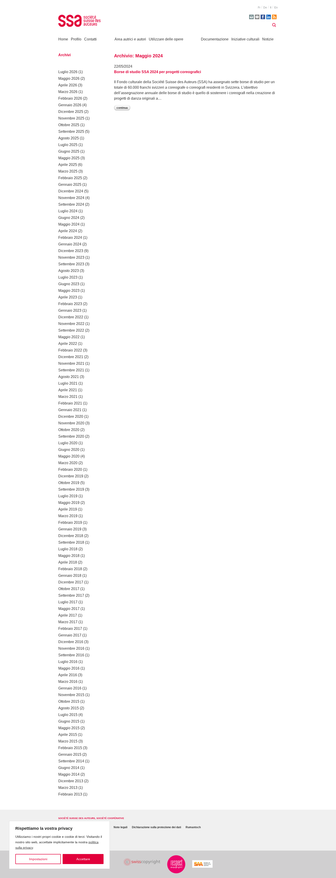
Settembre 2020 (71, 436)
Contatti (90, 39)
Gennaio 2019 (69, 529)
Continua (122, 107)
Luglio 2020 (67, 443)
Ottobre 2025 (68, 125)
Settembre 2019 (71, 489)
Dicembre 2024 (70, 191)
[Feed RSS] (274, 17)
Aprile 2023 (67, 297)
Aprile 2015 (67, 735)
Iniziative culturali (245, 39)
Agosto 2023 (68, 271)
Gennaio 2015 (69, 754)
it (270, 7)
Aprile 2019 (67, 509)
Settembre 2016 (71, 655)
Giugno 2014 (68, 768)
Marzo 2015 (67, 741)
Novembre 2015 (71, 695)
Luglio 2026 (67, 72)
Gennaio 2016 (69, 688)
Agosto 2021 (68, 377)
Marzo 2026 (67, 92)
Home (63, 39)
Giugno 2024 (68, 218)
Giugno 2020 (68, 450)
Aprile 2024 (67, 231)
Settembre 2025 (71, 131)
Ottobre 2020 (68, 430)
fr (259, 7)
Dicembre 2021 (70, 357)
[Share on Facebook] (262, 17)
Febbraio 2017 (70, 629)
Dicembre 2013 (70, 781)
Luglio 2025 (67, 145)
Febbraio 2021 (70, 403)
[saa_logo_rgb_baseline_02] (202, 864)
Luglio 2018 (67, 549)
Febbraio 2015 (70, 748)
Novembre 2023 (71, 257)
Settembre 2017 (71, 595)
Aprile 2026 (67, 85)
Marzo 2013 (67, 788)
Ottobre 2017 (68, 589)
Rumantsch (193, 827)
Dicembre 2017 (70, 582)
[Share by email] (257, 17)
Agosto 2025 (68, 138)
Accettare (83, 859)
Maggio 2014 (69, 774)
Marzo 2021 (67, 397)
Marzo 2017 (67, 622)
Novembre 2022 (71, 324)
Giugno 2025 (68, 151)
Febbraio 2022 (70, 350)
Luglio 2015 (67, 715)
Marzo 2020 (67, 463)
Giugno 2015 (68, 721)
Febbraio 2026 (70, 98)
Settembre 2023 (71, 264)
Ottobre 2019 (68, 483)
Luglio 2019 (67, 496)
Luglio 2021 (67, 383)
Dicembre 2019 (70, 476)
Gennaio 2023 (69, 310)
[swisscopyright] (142, 862)
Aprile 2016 (67, 675)
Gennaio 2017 (69, 635)
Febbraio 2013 (70, 794)
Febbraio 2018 (70, 569)
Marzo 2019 (67, 516)
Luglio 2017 (67, 602)
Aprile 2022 (67, 344)
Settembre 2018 (71, 542)
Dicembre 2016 (70, 642)
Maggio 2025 (69, 158)
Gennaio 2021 (69, 410)
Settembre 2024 (71, 204)
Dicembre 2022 (70, 317)
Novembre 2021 (71, 363)
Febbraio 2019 (70, 522)
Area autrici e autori (130, 39)
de (265, 7)
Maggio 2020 (69, 456)
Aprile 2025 (67, 165)
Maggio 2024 (69, 224)
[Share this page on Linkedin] (268, 17)
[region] (59, 845)
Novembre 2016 (71, 648)
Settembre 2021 (71, 370)
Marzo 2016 (67, 682)
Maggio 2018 (69, 556)
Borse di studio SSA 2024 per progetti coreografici (157, 72)
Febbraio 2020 (70, 469)
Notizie (268, 39)
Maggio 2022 (69, 337)
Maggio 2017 (69, 609)
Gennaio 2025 (69, 184)
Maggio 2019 (69, 503)
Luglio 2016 (67, 662)
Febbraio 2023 (70, 304)
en (276, 7)
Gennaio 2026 (69, 105)
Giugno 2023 (68, 284)
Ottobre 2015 (68, 701)
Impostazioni (38, 859)
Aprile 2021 (67, 390)
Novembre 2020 (71, 423)
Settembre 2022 (71, 330)
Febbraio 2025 (70, 178)
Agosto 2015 (68, 708)
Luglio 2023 (67, 277)
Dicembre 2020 (70, 416)
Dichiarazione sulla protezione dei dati (156, 827)
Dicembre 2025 (70, 112)
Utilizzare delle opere (166, 39)
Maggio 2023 (69, 291)
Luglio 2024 (67, 211)
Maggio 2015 (69, 728)
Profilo (76, 39)
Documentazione (215, 39)
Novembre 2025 (71, 118)
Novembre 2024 (71, 198)
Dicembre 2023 (70, 251)
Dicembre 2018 (70, 536)
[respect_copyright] (176, 864)
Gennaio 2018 (69, 575)
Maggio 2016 (69, 668)
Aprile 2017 (67, 615)
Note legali (120, 827)
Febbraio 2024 (70, 237)
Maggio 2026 (69, 78)
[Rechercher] (274, 25)
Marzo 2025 (67, 171)
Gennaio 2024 (69, 244)
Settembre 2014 (71, 761)
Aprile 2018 (67, 562)
